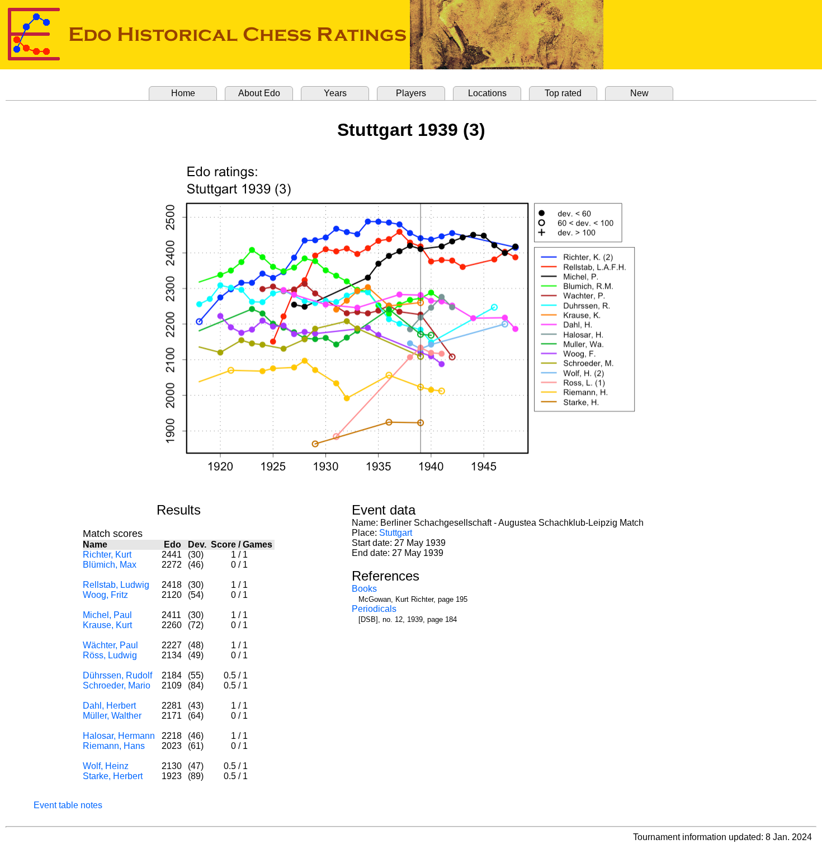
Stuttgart (395, 533)
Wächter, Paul (110, 645)
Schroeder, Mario (116, 685)
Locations (487, 93)
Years (335, 93)
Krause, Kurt (107, 625)
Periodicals (374, 609)
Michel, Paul (107, 615)
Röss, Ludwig (110, 655)
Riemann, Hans (114, 746)
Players (411, 93)
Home (183, 93)
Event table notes (68, 805)
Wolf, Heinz (106, 766)
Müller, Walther (112, 715)
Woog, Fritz (105, 595)
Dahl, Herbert (109, 705)
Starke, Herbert (113, 776)
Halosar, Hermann (119, 736)
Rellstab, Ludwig (116, 585)
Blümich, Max (109, 564)
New (639, 93)
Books (364, 588)
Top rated (563, 93)
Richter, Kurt (107, 554)
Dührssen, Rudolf (117, 675)
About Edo (259, 93)
